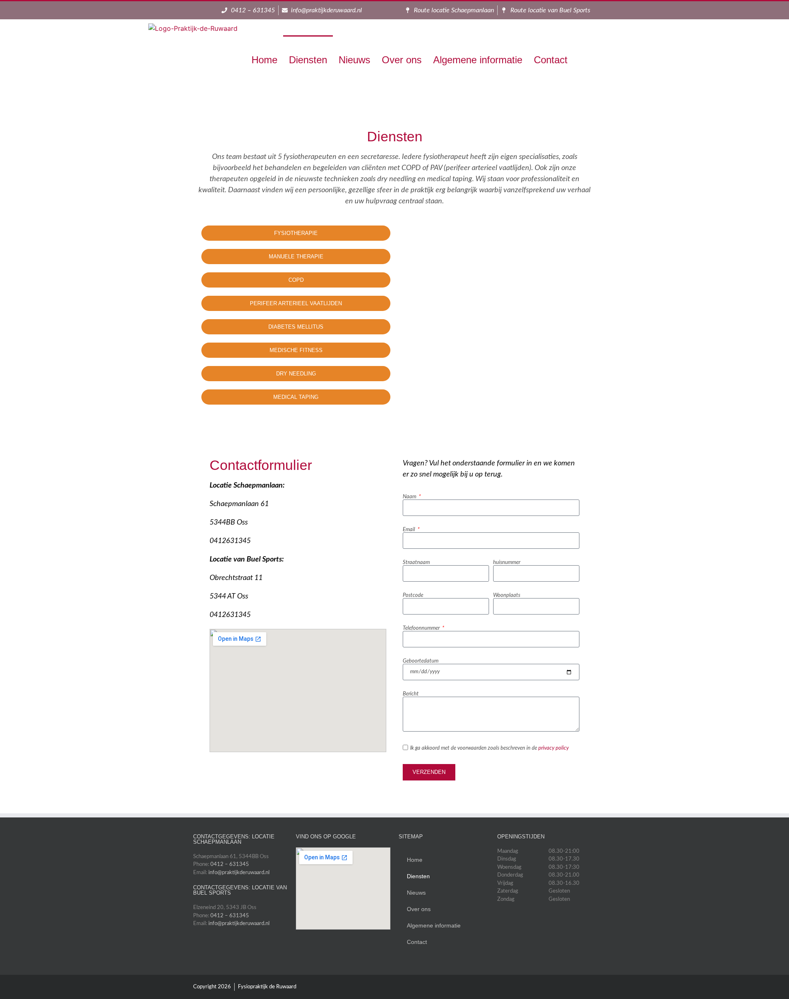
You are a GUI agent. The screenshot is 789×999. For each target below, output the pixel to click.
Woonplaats (506, 595)
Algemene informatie (477, 59)
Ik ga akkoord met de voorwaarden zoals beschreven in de (489, 748)
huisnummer (506, 562)
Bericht (411, 694)
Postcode (413, 595)
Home (264, 59)
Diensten (308, 59)
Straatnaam (416, 562)
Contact (551, 59)
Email (409, 529)
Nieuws (354, 59)
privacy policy (553, 748)
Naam (410, 497)
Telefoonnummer (422, 628)
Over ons (402, 59)
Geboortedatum (420, 661)
